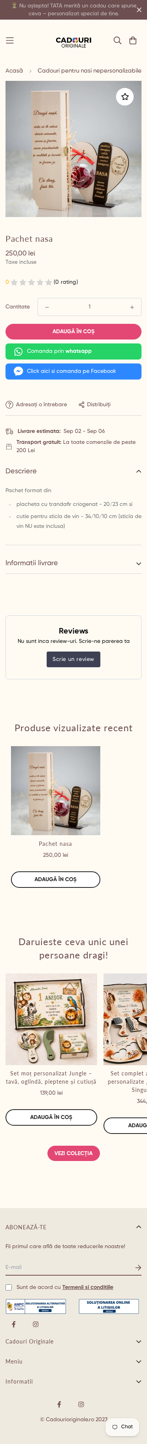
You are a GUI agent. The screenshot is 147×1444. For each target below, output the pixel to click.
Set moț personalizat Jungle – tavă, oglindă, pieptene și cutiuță (51, 1077)
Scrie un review (73, 659)
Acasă (14, 71)
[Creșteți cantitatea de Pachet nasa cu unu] (132, 307)
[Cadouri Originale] (73, 41)
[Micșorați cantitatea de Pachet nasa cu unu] (47, 307)
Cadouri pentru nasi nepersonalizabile (90, 71)
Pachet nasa (55, 843)
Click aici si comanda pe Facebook (71, 371)
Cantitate (17, 307)
